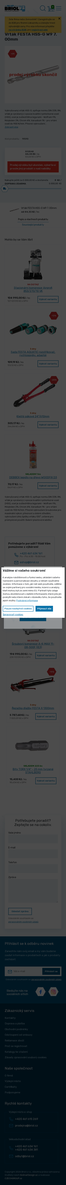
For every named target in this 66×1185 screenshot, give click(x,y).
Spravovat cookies (13, 614)
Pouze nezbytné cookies (18, 608)
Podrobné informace (27, 600)
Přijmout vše (44, 608)
